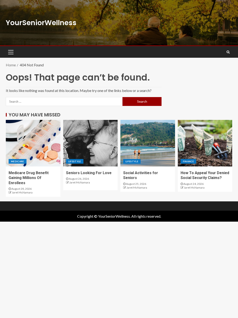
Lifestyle (74, 161)
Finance (188, 161)
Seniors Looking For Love (89, 173)
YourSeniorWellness (41, 23)
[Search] (228, 51)
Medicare (17, 161)
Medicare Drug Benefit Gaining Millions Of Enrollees (29, 178)
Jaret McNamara (22, 192)
